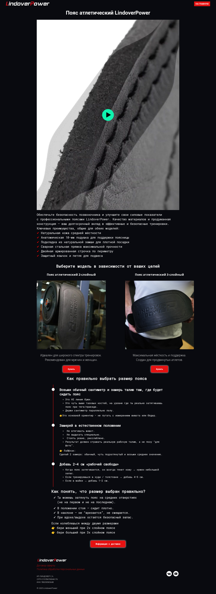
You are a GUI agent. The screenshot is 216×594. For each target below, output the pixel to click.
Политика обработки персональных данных (61, 569)
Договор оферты (46, 565)
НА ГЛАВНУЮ (202, 4)
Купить (71, 369)
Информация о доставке (108, 543)
